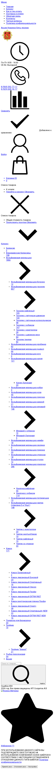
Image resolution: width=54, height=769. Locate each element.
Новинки (11, 28)
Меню (4, 2)
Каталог (5, 244)
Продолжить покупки (16, 222)
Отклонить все (20, 767)
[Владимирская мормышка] (7, 41)
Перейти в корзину (15, 192)
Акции (4, 28)
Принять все (7, 767)
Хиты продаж (22, 28)
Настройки (32, 767)
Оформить (29, 192)
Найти (42, 683)
